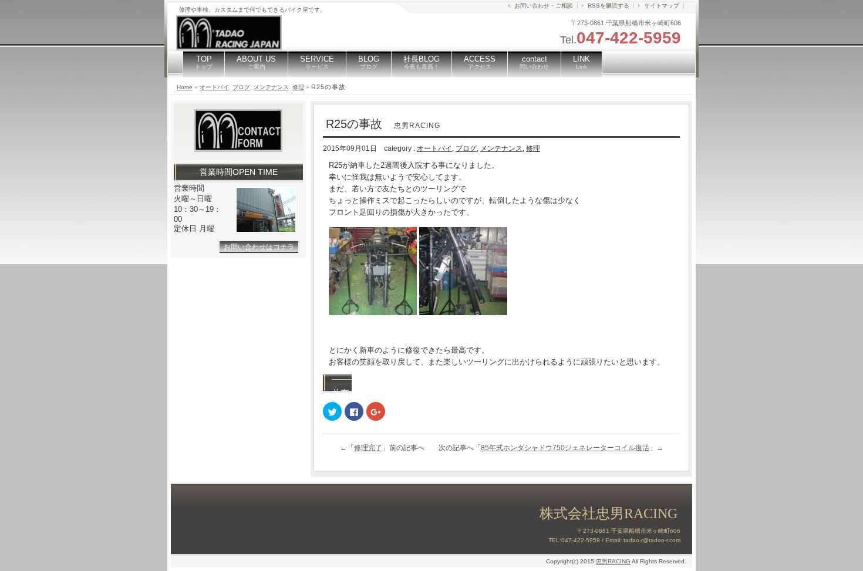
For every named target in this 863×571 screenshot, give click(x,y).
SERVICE (317, 62)
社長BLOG (421, 62)
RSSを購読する (608, 5)
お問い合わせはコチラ (259, 247)
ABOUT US (256, 62)
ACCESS (479, 62)
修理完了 (368, 448)
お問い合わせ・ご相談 (543, 5)
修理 (298, 87)
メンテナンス (271, 87)
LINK (581, 62)
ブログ (241, 87)
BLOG (368, 62)
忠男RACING (613, 561)
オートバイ (214, 87)
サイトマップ (661, 5)
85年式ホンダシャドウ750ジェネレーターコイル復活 (565, 448)
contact (534, 62)
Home (185, 87)
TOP (204, 62)
